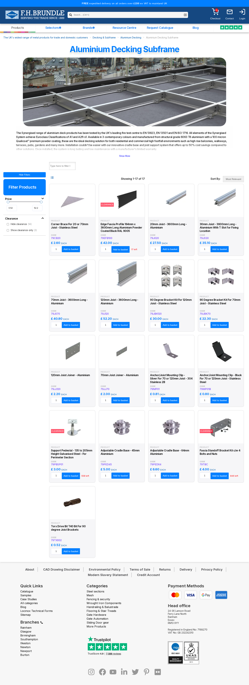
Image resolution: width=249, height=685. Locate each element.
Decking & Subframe (104, 37)
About (29, 569)
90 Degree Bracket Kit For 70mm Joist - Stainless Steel (220, 301)
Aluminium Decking (130, 37)
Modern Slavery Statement (108, 575)
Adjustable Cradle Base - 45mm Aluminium (120, 452)
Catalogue (26, 591)
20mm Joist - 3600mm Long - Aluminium (168, 226)
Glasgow (25, 631)
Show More (124, 156)
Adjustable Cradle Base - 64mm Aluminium (169, 452)
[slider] (8, 202)
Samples (25, 595)
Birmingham (28, 635)
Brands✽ (89, 27)
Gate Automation (97, 618)
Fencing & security (98, 599)
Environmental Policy (105, 569)
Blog (196, 27)
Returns (165, 569)
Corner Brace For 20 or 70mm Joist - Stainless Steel (69, 226)
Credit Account (148, 575)
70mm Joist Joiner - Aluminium (120, 375)
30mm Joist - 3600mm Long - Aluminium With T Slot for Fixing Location (219, 228)
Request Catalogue (160, 27)
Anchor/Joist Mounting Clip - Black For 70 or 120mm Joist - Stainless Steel (221, 379)
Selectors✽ (53, 27)
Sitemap (25, 614)
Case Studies (28, 599)
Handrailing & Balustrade (102, 607)
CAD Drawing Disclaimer (61, 569)
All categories (29, 603)
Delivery (186, 569)
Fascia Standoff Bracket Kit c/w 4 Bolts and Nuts (220, 452)
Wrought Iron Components (104, 603)
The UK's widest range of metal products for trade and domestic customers (45, 37)
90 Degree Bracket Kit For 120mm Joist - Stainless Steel (171, 301)
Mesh (90, 595)
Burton (24, 655)
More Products (96, 626)
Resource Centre (124, 27)
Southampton (29, 639)
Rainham (26, 627)
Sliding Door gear (98, 622)
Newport (26, 651)
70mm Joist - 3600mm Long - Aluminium (69, 301)
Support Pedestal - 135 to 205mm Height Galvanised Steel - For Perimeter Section (71, 454)
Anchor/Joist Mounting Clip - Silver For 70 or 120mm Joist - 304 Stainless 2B (171, 379)
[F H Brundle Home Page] (34, 17)
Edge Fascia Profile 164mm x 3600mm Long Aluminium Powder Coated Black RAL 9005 (121, 228)
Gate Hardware (96, 614)
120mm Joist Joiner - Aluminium (70, 375)
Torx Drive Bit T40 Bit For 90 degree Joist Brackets (68, 528)
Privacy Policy (212, 569)
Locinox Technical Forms (36, 611)
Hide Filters (24, 174)
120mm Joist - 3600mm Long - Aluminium (119, 301)
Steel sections (95, 591)
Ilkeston (25, 643)
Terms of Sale (140, 569)
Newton (25, 647)
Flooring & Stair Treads (101, 611)
